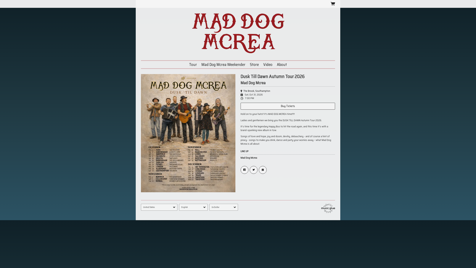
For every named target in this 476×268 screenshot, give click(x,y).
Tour (193, 64)
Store (254, 64)
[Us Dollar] (223, 207)
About (282, 64)
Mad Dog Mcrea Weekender (223, 64)
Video (267, 64)
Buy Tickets (288, 106)
